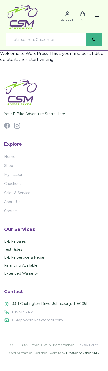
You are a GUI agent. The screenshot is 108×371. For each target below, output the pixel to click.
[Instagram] (17, 126)
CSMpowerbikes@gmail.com (37, 320)
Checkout (12, 183)
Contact (11, 211)
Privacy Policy (87, 345)
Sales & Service (17, 193)
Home (9, 156)
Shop (8, 165)
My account (14, 174)
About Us (12, 202)
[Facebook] (7, 126)
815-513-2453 (23, 312)
